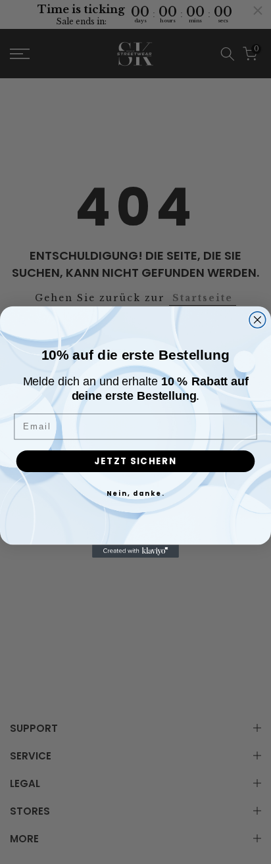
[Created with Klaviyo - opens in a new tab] (135, 551)
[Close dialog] (257, 320)
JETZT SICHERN (135, 460)
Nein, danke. (136, 493)
